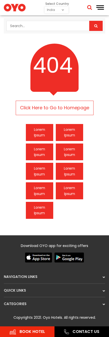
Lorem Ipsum (39, 132)
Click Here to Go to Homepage (54, 107)
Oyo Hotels (52, 317)
